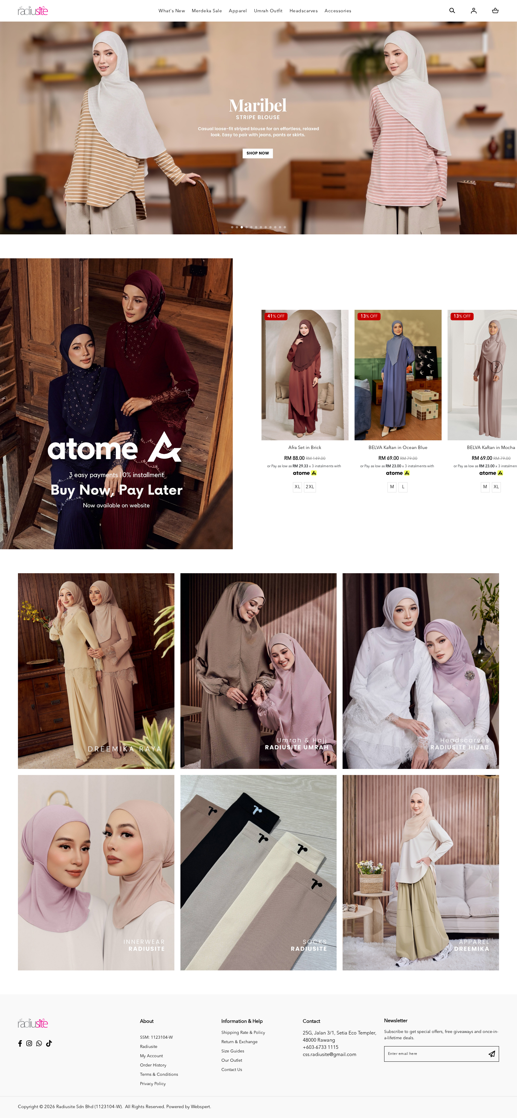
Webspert (200, 1107)
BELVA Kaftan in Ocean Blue (398, 448)
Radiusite (148, 1047)
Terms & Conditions (159, 1075)
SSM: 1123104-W (156, 1037)
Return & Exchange (239, 1042)
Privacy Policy (153, 1084)
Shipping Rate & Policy (243, 1033)
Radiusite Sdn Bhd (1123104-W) (88, 1107)
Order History (153, 1065)
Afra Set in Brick (304, 448)
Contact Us (231, 1070)
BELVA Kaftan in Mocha (491, 448)
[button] (232, 227)
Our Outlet (231, 1060)
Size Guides (232, 1051)
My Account (151, 1056)
